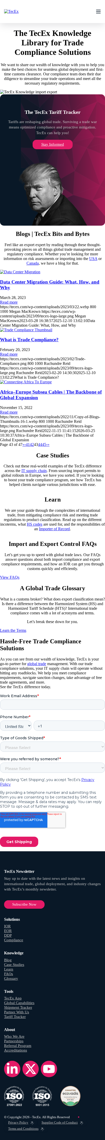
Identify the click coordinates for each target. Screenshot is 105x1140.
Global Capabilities (19, 1003)
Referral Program (17, 1046)
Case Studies (14, 965)
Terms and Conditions (23, 1129)
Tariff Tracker (15, 1017)
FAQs (8, 974)
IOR (7, 926)
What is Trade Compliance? (29, 339)
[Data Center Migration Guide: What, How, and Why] (20, 272)
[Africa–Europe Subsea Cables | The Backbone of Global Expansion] (26, 382)
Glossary (11, 978)
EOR (8, 931)
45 (44, 444)
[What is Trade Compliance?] (26, 330)
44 (40, 444)
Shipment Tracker (18, 1007)
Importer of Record (54, 529)
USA (93, 258)
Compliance (13, 940)
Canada (33, 263)
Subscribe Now (24, 904)
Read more (9, 302)
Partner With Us (16, 1012)
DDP (8, 935)
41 (28, 444)
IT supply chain (34, 470)
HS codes (34, 524)
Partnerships (13, 1041)
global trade (36, 664)
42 (32, 444)
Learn (8, 969)
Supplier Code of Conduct (60, 1122)
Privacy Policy (18, 1122)
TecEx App (13, 998)
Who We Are (14, 1036)
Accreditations (15, 1050)
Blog (8, 960)
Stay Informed (52, 144)
